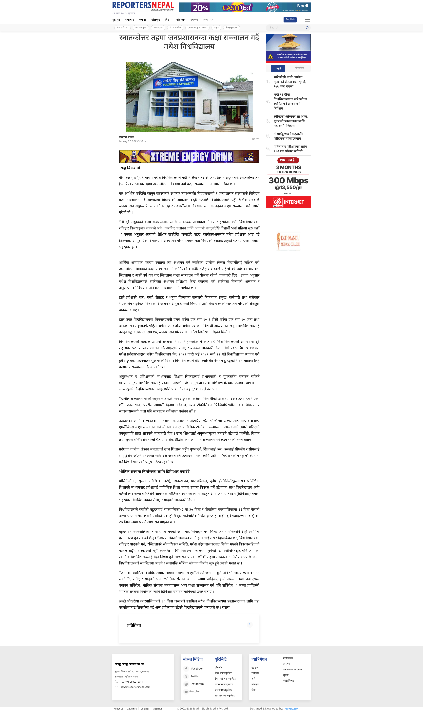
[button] (307, 20)
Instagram (197, 684)
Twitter (195, 676)
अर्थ (253, 679)
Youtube (194, 692)
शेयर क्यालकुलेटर (223, 673)
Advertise (132, 708)
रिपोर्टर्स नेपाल (126, 137)
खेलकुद (155, 20)
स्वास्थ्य (194, 20)
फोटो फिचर (288, 681)
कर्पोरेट (142, 20)
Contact (145, 708)
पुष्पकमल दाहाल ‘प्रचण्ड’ (197, 27)
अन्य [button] (205, 20)
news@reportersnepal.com (135, 687)
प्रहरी (216, 27)
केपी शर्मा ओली (122, 27)
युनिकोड (219, 668)
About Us (118, 708)
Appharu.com (291, 708)
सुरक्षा (285, 675)
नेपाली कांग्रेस (175, 27)
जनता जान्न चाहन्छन (292, 670)
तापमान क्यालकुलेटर (225, 696)
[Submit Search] (307, 27)
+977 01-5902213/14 (131, 682)
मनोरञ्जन (180, 20)
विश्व (167, 20)
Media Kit (157, 708)
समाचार (129, 20)
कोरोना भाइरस (140, 27)
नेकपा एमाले (158, 27)
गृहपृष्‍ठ (116, 20)
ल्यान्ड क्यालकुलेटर (224, 684)
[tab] (278, 69)
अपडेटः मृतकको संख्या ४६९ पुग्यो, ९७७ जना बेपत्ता (290, 82)
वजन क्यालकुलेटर (223, 690)
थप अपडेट (288, 160)
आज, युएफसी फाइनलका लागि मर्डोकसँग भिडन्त (291, 121)
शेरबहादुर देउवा (231, 27)
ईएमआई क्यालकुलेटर (225, 679)
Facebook (197, 669)
